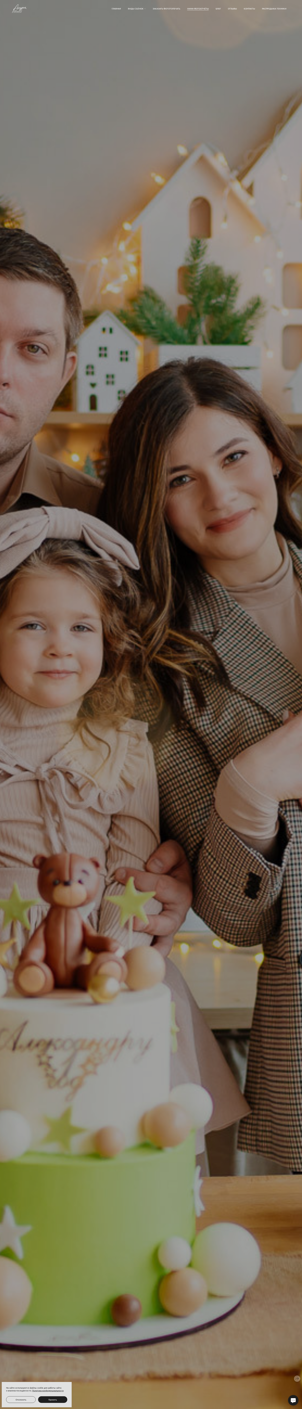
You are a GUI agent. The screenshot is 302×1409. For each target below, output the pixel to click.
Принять (52, 1399)
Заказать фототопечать (166, 8)
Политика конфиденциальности (48, 1390)
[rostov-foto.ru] (19, 8)
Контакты (249, 8)
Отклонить (21, 1399)
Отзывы (232, 8)
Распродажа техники (274, 8)
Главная (116, 8)
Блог (218, 8)
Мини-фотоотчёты (198, 8)
